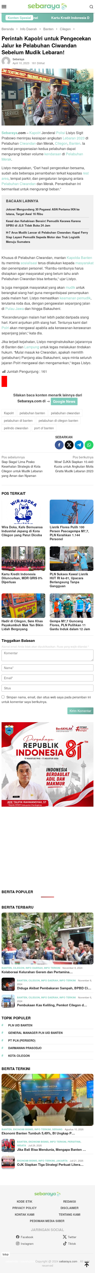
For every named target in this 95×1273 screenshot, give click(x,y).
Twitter (72, 1237)
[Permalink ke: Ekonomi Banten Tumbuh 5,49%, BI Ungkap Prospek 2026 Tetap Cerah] (47, 1100)
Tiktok (72, 1243)
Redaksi (69, 1201)
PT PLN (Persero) (21, 1040)
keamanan (68, 297)
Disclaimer (69, 1208)
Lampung (31, 346)
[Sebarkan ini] (59, 445)
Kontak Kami (24, 1214)
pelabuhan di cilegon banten (58, 420)
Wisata (21, 1145)
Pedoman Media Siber (47, 1221)
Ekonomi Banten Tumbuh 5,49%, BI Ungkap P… (38, 1133)
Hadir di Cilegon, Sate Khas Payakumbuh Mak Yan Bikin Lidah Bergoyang (22, 625)
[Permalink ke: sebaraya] (6, 60)
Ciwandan (28, 143)
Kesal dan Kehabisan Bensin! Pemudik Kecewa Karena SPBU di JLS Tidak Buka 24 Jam (43, 223)
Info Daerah (34, 967)
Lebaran (69, 138)
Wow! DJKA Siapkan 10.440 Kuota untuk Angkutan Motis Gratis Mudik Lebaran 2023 (73, 464)
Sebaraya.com (29, 400)
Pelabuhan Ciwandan (19, 183)
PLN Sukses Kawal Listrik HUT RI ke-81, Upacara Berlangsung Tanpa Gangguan (69, 580)
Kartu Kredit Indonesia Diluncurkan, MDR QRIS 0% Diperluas (22, 578)
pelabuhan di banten (18, 420)
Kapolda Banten (79, 257)
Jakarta (62, 1160)
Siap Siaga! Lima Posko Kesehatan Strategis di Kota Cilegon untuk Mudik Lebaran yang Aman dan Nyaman (22, 466)
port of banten (44, 428)
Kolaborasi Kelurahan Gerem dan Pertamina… (37, 972)
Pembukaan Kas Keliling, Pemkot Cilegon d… (52, 1005)
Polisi (60, 132)
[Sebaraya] (47, 6)
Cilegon (61, 143)
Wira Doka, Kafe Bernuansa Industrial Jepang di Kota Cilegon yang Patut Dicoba (22, 531)
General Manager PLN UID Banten (35, 1033)
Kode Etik (24, 1201)
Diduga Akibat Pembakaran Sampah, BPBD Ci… (54, 988)
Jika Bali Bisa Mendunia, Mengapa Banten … (51, 1149)
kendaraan (52, 153)
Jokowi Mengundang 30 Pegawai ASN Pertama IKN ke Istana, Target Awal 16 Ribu (43, 211)
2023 (81, 138)
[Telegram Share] (79, 445)
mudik (70, 287)
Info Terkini (52, 967)
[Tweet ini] (69, 445)
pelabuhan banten (32, 413)
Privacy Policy (24, 1208)
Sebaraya (9, 132)
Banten (74, 143)
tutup (6, 1254)
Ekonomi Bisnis (23, 1129)
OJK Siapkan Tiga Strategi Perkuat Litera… (50, 1164)
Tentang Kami (69, 1214)
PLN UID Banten (20, 1025)
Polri (5, 327)
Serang (57, 1129)
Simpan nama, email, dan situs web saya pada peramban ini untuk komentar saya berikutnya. (46, 699)
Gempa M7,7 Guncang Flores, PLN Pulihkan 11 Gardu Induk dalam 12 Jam (70, 625)
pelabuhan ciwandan (65, 413)
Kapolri (35, 132)
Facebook (27, 1237)
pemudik (84, 297)
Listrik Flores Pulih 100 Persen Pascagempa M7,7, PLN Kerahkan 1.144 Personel (69, 533)
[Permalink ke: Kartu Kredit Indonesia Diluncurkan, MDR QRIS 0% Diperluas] (23, 558)
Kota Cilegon (19, 1056)
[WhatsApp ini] (89, 445)
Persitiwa (74, 1141)
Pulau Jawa (14, 308)
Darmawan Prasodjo (25, 1048)
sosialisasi (29, 262)
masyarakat (84, 262)
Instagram (27, 1243)
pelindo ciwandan (16, 428)
